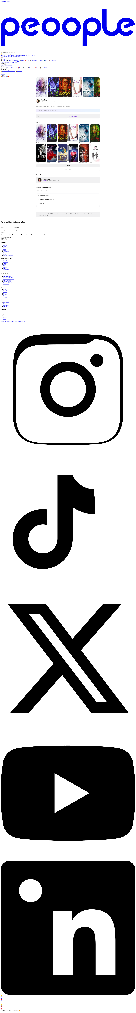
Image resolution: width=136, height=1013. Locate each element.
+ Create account (13, 62)
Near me (47, 67)
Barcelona (5, 262)
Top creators (4, 71)
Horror (4, 294)
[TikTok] (68, 590)
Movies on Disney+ (7, 280)
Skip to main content (5, 1)
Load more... (68, 169)
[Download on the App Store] (8, 321)
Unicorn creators (7, 303)
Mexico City (6, 268)
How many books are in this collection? (68, 199)
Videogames (28, 55)
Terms (4, 319)
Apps (46, 60)
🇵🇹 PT (8, 76)
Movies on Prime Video (8, 279)
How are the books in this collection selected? (68, 208)
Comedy (5, 290)
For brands (19, 71)
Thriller (5, 292)
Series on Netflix (7, 281)
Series (8, 55)
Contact (3, 74)
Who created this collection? (68, 195)
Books (22, 55)
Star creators (6, 302)
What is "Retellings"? (68, 191)
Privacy (5, 317)
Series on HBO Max (8, 282)
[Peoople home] (68, 51)
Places (33, 55)
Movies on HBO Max (8, 277)
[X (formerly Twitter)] (68, 725)
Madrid (5, 260)
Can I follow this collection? (68, 204)
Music (18, 55)
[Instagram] (68, 456)
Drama (4, 289)
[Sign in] (18, 62)
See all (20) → (68, 165)
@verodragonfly (45, 101)
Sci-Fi (4, 293)
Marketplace (53, 60)
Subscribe (17, 227)
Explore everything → (8, 255)
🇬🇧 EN (5, 76)
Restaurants (13, 55)
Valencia (5, 263)
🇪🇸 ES (2, 76)
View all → (6, 271)
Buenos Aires (6, 269)
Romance (5, 295)
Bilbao (4, 265)
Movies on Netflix (7, 276)
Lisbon (5, 267)
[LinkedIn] (68, 994)
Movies (3, 55)
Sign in (7, 62)
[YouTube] (68, 860)
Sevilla (4, 264)
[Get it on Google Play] (20, 321)
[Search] (17, 62)
